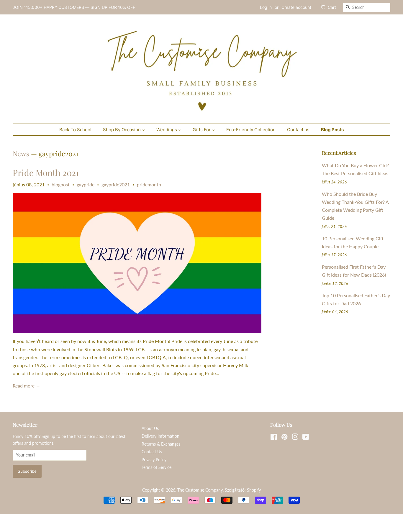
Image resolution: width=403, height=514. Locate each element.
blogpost (61, 184)
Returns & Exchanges (161, 444)
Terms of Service (156, 467)
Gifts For (202, 129)
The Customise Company (200, 490)
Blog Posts (332, 129)
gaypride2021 (115, 184)
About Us (150, 428)
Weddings (167, 129)
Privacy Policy (154, 459)
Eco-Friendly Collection (251, 129)
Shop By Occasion (122, 129)
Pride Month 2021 (46, 172)
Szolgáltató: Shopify (243, 490)
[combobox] (366, 7)
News (21, 153)
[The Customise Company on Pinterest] (284, 438)
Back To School (75, 129)
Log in (266, 7)
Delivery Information (160, 436)
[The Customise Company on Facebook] (273, 438)
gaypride (85, 184)
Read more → (26, 385)
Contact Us (152, 451)
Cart (332, 7)
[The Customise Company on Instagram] (295, 438)
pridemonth (149, 184)
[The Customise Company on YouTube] (305, 438)
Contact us (298, 129)
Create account (296, 7)
